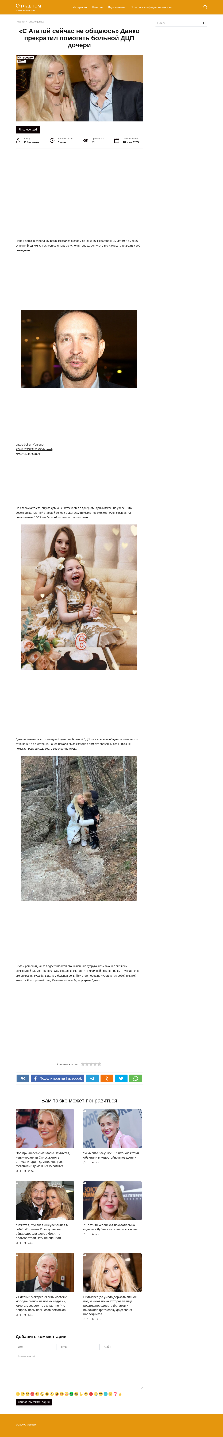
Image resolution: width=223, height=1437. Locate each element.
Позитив (97, 7)
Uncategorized (28, 129)
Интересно (80, 7)
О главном (28, 6)
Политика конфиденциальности (151, 7)
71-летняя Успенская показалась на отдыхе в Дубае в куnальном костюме (110, 1227)
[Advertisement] (66, 188)
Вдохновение (116, 7)
